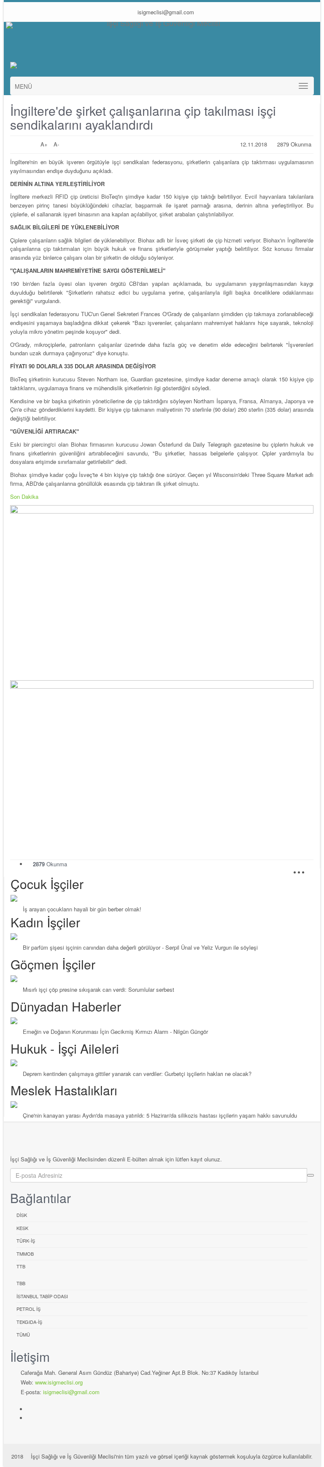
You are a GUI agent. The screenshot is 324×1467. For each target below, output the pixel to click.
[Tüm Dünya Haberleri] (162, 1020)
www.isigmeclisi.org (59, 1382)
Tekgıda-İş (29, 1321)
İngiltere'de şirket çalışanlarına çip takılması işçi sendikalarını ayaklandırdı (143, 117)
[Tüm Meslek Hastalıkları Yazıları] (162, 1104)
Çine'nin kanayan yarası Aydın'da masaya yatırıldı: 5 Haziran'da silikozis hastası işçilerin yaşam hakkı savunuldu (160, 1115)
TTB (20, 1266)
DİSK (21, 1214)
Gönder (310, 1175)
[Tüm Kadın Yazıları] (162, 936)
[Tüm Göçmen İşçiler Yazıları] (162, 978)
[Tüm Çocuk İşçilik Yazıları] (162, 898)
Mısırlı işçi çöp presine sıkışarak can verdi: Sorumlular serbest (98, 989)
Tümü (23, 1334)
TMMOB (25, 1253)
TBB (20, 1283)
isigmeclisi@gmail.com (165, 12)
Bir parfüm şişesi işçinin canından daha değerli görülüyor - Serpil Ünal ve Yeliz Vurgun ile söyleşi (140, 947)
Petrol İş (28, 1308)
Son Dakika (24, 497)
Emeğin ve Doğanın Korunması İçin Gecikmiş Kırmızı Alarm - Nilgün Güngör (115, 1032)
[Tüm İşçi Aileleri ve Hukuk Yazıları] (162, 1063)
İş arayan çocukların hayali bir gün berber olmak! (82, 909)
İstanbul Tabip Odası (42, 1296)
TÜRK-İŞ (25, 1240)
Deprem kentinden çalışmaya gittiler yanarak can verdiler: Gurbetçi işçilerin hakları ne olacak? (137, 1074)
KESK (22, 1228)
